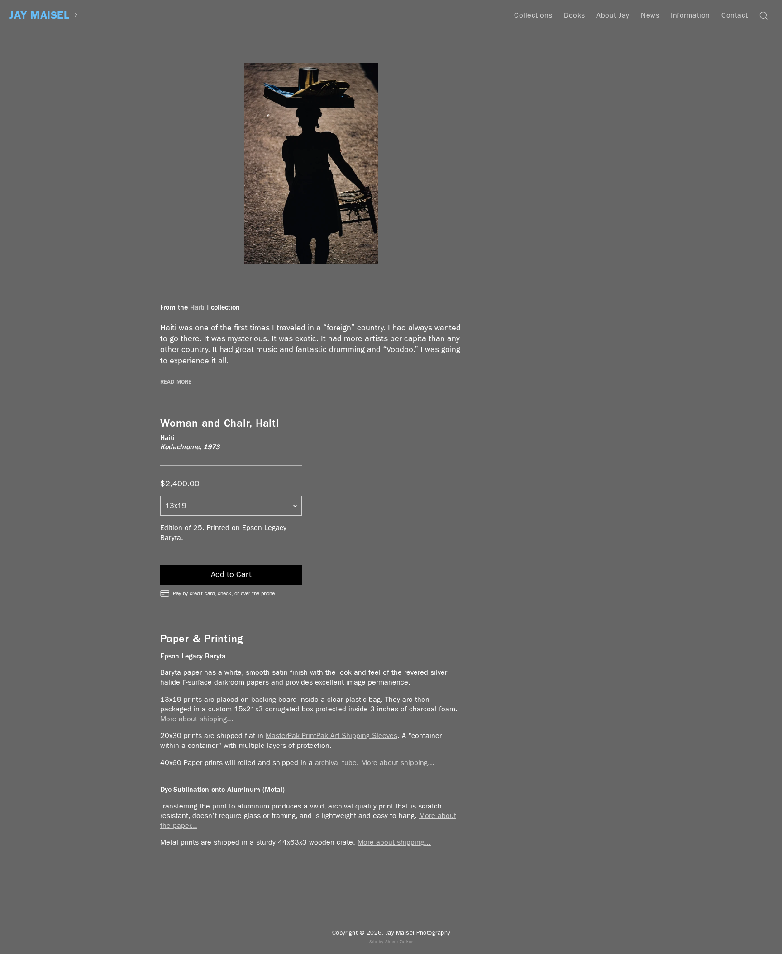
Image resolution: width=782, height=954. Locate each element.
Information (690, 15)
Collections (533, 15)
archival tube (336, 762)
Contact (734, 15)
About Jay (612, 15)
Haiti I (199, 307)
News (650, 15)
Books (574, 15)
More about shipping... (197, 718)
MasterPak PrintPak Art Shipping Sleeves (331, 735)
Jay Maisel (39, 15)
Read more (175, 381)
